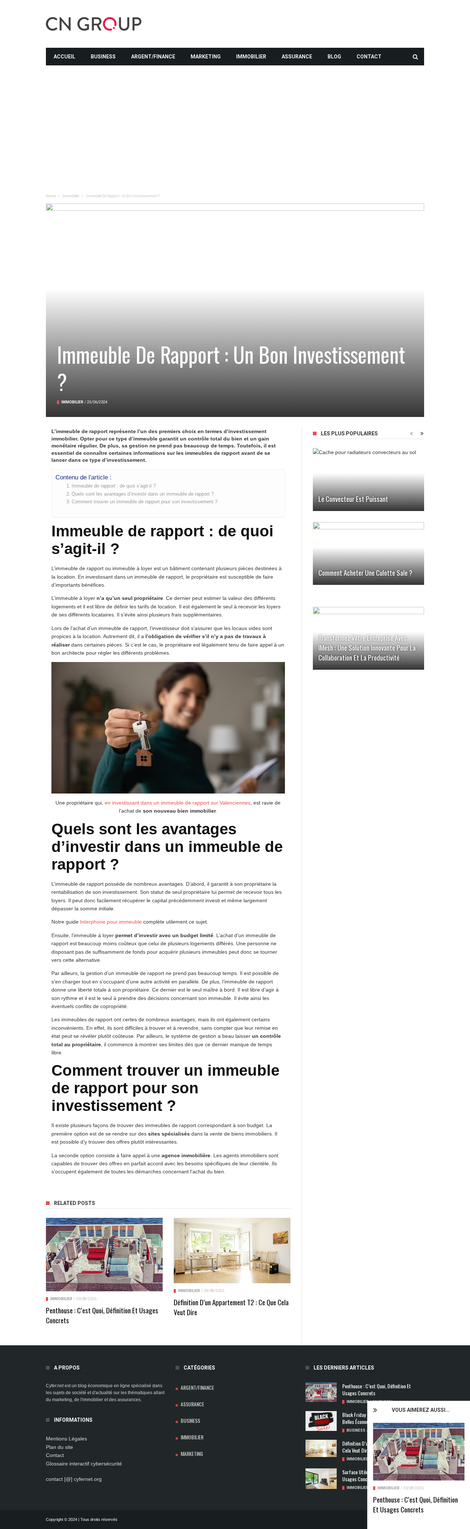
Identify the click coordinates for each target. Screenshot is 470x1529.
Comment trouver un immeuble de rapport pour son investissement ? (144, 501)
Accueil (64, 57)
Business (103, 57)
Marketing (206, 57)
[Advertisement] (235, 116)
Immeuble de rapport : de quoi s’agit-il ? (114, 486)
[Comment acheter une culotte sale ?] (368, 553)
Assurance (297, 57)
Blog (334, 57)
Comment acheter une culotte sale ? (365, 572)
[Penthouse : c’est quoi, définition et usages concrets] (418, 1452)
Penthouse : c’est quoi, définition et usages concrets (415, 1504)
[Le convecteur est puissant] (368, 479)
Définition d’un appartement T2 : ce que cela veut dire (231, 1307)
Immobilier (251, 57)
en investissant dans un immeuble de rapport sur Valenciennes (177, 803)
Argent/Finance (153, 57)
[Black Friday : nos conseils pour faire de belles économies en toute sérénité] (321, 1421)
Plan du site (59, 1447)
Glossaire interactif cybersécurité (84, 1464)
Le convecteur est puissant (353, 498)
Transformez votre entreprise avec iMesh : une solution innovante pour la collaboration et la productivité (367, 647)
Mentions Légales (66, 1439)
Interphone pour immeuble (111, 922)
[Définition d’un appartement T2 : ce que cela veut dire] (232, 1250)
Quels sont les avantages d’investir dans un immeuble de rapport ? (143, 494)
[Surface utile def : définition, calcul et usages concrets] (321, 1478)
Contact (369, 57)
